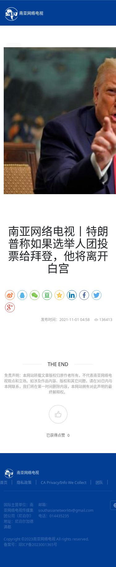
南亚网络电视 (31, 13)
